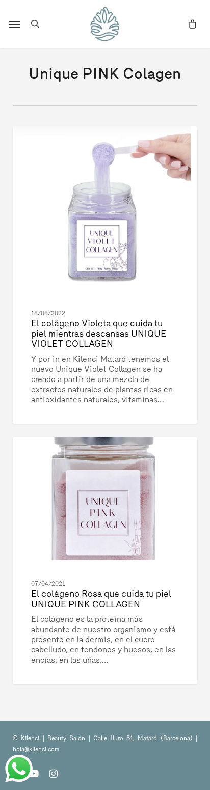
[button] (14, 24)
